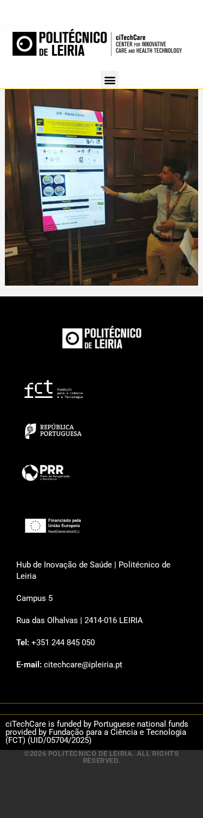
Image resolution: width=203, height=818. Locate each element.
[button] (110, 80)
